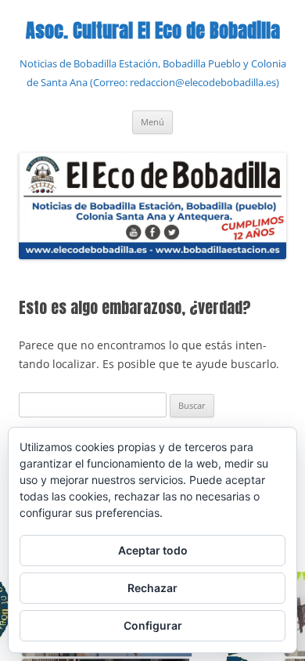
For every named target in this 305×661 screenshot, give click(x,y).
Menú (152, 122)
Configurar (153, 625)
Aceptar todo (153, 550)
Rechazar (152, 587)
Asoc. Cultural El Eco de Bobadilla (153, 31)
